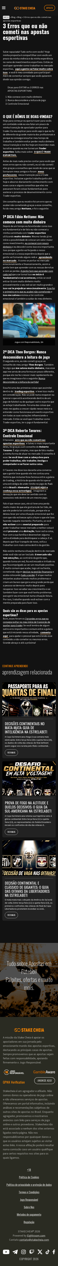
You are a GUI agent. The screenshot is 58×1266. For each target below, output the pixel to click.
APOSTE (49, 7)
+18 (29, 1170)
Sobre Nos (29, 1207)
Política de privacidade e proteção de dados (29, 1185)
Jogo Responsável (29, 1200)
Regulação (29, 1222)
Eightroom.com (36, 1236)
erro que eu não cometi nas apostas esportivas (24, 441)
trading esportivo (24, 391)
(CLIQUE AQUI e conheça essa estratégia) (25, 489)
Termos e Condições (29, 1192)
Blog (13, 17)
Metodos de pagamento (29, 1214)
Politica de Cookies (29, 1177)
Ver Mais (11, 752)
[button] (3, 7)
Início (6, 17)
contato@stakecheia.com (34, 1240)
